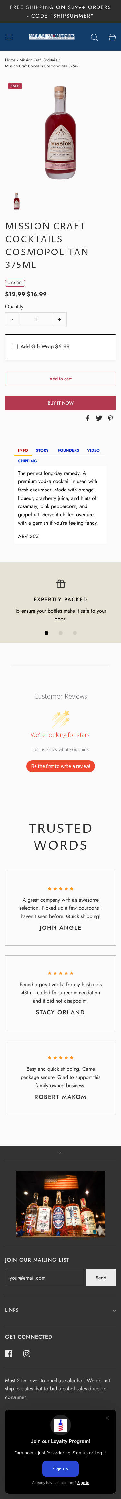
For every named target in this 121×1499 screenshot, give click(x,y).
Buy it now (61, 403)
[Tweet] (98, 418)
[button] (16, 202)
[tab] (23, 450)
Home (10, 60)
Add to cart (60, 378)
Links (11, 1310)
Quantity (14, 306)
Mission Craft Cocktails (38, 60)
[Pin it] (109, 418)
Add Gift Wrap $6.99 (45, 346)
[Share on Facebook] (87, 418)
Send (101, 1277)
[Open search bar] (94, 37)
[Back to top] (60, 1153)
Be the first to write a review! (60, 766)
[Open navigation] (9, 37)
